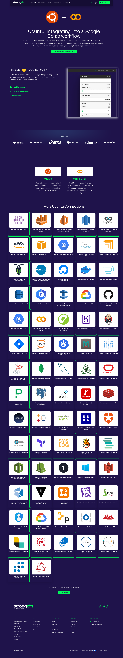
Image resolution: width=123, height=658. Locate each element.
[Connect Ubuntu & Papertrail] (86, 545)
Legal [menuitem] (72, 629)
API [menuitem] (34, 629)
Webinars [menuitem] (55, 629)
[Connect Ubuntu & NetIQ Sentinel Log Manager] (18, 496)
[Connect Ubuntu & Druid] (108, 273)
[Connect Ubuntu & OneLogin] (63, 471)
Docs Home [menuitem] (36, 621)
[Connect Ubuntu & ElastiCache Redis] (63, 298)
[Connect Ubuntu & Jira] (18, 347)
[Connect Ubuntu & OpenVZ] (86, 372)
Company (65, 3)
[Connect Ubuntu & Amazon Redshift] (86, 224)
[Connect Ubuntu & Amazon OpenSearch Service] (63, 224)
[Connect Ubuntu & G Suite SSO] (18, 521)
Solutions (41, 3)
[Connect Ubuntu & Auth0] (108, 422)
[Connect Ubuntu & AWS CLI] (41, 248)
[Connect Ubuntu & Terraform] (41, 446)
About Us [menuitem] (74, 621)
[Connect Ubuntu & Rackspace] (86, 397)
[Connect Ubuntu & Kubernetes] (63, 347)
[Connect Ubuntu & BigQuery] (63, 248)
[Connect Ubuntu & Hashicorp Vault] (41, 496)
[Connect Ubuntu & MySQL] (63, 372)
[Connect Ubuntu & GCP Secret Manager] (41, 521)
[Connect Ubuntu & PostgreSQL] (41, 397)
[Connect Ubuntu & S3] (108, 471)
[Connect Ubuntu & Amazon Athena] (41, 224)
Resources (56, 3)
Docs (48, 3)
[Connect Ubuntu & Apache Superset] (108, 224)
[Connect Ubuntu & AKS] (18, 224)
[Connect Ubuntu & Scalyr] (108, 446)
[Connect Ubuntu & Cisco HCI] (86, 248)
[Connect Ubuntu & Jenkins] (108, 323)
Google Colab (80, 178)
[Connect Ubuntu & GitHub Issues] (108, 298)
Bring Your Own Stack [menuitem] (20, 631)
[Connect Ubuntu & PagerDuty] (18, 397)
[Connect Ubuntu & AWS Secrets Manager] (41, 545)
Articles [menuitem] (54, 624)
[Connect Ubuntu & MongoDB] (41, 372)
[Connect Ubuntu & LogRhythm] (18, 570)
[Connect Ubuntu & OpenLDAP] (108, 496)
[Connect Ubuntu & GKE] (18, 323)
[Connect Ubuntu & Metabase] (108, 347)
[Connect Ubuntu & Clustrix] (108, 248)
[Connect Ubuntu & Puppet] (63, 521)
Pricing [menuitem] (16, 634)
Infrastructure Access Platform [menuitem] (20, 622)
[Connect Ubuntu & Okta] (86, 521)
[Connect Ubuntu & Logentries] (63, 496)
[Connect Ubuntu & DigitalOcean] (63, 273)
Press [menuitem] (72, 632)
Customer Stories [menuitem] (57, 632)
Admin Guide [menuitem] (37, 627)
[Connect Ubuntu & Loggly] (108, 545)
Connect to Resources (19, 87)
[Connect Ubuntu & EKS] (41, 298)
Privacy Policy (74, 650)
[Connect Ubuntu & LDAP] (108, 521)
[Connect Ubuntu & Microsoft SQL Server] (18, 372)
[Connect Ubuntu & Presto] (63, 397)
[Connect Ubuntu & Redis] (108, 397)
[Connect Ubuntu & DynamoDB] (18, 298)
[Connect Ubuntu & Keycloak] (18, 446)
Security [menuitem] (73, 627)
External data (15, 95)
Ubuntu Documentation (20, 91)
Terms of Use (103, 650)
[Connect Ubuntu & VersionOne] (63, 422)
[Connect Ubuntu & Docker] (86, 273)
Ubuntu (48, 178)
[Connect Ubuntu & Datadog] (86, 496)
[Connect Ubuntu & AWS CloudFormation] (18, 471)
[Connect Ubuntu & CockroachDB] (18, 273)
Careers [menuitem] (73, 624)
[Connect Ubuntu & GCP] (86, 298)
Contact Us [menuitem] (95, 621)
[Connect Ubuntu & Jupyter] (41, 347)
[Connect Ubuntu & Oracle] (108, 372)
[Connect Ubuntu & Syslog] (63, 446)
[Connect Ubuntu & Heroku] (86, 323)
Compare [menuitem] (16, 639)
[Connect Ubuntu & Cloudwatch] (41, 471)
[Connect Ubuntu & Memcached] (86, 347)
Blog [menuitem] (53, 621)
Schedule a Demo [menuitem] (97, 624)
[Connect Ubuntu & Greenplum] (63, 323)
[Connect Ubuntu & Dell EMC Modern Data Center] (41, 273)
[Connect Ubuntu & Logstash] (18, 545)
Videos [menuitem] (54, 627)
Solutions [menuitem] (17, 626)
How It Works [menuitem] (18, 629)
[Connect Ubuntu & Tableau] (41, 422)
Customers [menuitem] (17, 637)
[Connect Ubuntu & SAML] (41, 570)
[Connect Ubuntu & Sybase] (18, 422)
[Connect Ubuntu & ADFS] (86, 471)
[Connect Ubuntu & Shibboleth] (86, 446)
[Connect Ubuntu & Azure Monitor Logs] (63, 545)
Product (33, 3)
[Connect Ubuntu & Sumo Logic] (86, 422)
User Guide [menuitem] (36, 624)
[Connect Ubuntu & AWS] (18, 248)
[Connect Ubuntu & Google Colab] (41, 323)
